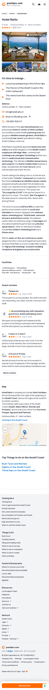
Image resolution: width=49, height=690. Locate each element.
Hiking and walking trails (11, 543)
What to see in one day (11, 546)
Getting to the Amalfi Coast (14, 420)
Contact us (6, 604)
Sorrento (5, 625)
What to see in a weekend (12, 549)
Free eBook (6, 598)
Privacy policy (26, 662)
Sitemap (18, 658)
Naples (4, 629)
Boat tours (6, 536)
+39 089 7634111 (14, 121)
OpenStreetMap (33, 445)
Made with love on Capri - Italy (13, 671)
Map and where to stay (11, 522)
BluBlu (10, 651)
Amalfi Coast (7, 619)
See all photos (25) (37, 35)
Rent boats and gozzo (10, 518)
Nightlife (5, 580)
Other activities (8, 556)
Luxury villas (6, 573)
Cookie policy (39, 662)
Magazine (6, 594)
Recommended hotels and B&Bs (14, 570)
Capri (4, 622)
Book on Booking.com (16, 116)
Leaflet (23, 445)
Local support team (9, 591)
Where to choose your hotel (13, 567)
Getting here (7, 502)
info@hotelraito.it (14, 111)
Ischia (4, 632)
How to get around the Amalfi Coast (16, 505)
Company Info (7, 658)
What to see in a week (10, 553)
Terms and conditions (10, 662)
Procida (5, 635)
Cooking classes (8, 539)
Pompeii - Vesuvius (9, 639)
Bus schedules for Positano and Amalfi (17, 515)
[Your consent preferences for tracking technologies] (45, 686)
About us (5, 601)
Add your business (9, 608)
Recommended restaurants (13, 577)
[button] (24, 432)
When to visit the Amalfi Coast (14, 525)
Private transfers (8, 508)
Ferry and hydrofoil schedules (13, 512)
